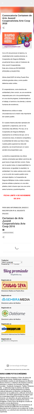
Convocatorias (8, 232)
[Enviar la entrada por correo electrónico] (3, 230)
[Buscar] (31, 3)
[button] (3, 28)
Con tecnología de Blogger (18, 365)
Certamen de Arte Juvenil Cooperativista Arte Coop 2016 (13, 222)
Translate (16, 264)
